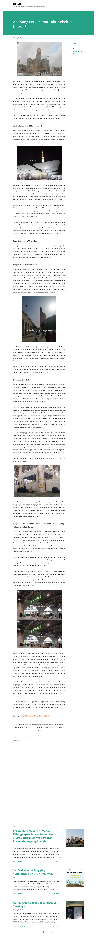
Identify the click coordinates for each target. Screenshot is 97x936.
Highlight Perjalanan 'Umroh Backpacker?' (34, 716)
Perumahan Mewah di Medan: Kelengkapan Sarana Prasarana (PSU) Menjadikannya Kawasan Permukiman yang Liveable (33, 836)
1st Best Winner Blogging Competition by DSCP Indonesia (33, 871)
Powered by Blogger (49, 932)
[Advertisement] (37, 788)
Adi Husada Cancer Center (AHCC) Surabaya (34, 904)
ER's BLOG (17, 4)
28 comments (21, 926)
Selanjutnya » (56, 861)
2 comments (20, 861)
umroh (74, 53)
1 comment (20, 893)
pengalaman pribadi (77, 51)
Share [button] (74, 43)
